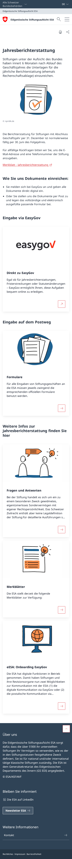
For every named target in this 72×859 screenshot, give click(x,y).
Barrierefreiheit (34, 854)
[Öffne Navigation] (67, 19)
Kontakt (9, 835)
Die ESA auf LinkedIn (20, 799)
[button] (66, 728)
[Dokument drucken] (60, 32)
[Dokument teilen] (67, 32)
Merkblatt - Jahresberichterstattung (26, 165)
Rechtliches (8, 854)
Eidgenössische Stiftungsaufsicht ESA (32, 19)
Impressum (20, 854)
